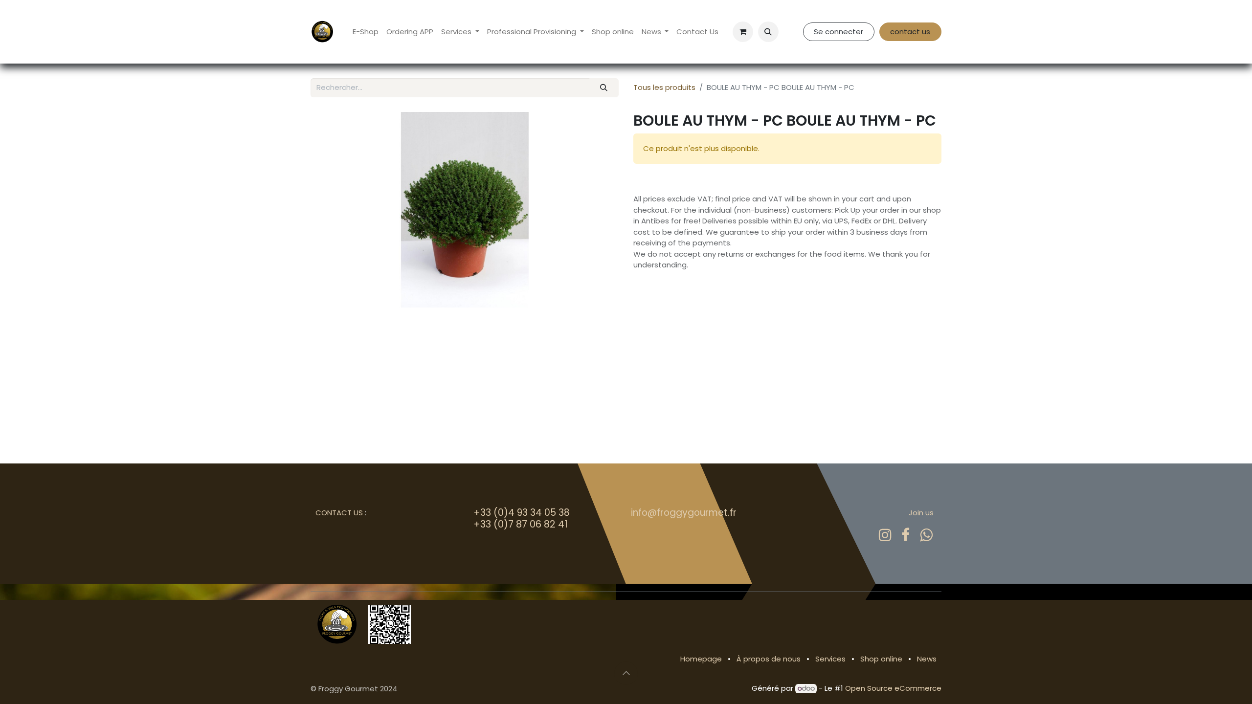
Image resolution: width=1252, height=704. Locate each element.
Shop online (881, 659)
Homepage (701, 659)
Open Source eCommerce (893, 688)
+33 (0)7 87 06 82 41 (520, 524)
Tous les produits (664, 87)
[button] (768, 32)
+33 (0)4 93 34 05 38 (521, 512)
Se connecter (838, 31)
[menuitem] (365, 32)
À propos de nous (769, 659)
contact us (910, 31)
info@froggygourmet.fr (684, 512)
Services (830, 659)
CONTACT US (339, 512)
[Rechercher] (604, 87)
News (927, 659)
